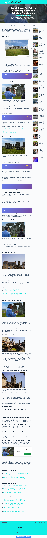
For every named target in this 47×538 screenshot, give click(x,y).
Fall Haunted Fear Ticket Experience (41, 158)
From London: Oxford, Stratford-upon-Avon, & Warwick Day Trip (14, 478)
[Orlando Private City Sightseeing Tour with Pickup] (35, 37)
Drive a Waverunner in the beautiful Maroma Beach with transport (41, 83)
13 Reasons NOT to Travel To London (9, 290)
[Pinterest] (5, 522)
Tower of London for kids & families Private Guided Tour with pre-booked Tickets (17, 508)
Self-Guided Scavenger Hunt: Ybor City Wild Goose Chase (41, 30)
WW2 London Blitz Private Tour (8, 512)
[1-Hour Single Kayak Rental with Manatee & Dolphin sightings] (35, 116)
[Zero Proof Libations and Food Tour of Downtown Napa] (35, 63)
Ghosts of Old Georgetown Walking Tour (41, 88)
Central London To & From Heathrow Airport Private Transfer (13, 499)
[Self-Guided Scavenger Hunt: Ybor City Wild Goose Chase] (35, 30)
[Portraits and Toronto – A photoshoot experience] (35, 50)
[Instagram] (4, 522)
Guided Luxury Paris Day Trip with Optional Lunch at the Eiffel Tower (14, 480)
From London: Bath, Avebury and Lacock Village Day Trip (13, 132)
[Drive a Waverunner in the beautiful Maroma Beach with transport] (35, 82)
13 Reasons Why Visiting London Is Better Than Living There (13, 289)
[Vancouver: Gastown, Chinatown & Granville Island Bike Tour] (35, 136)
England (21, 15)
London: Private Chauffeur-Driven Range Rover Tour (12, 492)
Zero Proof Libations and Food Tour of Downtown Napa (41, 63)
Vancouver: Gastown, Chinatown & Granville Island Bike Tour (41, 136)
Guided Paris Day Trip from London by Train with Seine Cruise (13, 477)
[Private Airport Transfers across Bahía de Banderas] (35, 44)
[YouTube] (6, 522)
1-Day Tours (17, 15)
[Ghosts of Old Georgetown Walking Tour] (35, 89)
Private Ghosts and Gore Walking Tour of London (11, 507)
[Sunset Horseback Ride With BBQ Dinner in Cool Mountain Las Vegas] (35, 101)
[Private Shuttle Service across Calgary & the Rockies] (35, 123)
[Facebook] (2, 522)
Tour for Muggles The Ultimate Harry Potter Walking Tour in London (14, 293)
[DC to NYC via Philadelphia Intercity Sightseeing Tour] (35, 56)
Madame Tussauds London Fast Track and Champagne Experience (14, 511)
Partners (36, 522)
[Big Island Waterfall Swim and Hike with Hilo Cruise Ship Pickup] (35, 129)
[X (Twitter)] (3, 522)
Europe (23, 15)
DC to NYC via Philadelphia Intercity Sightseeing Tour (41, 56)
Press (39, 522)
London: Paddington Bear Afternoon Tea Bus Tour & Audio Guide (14, 488)
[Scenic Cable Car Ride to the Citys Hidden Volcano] (35, 95)
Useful (44, 522)
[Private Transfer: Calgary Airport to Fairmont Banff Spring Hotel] (35, 151)
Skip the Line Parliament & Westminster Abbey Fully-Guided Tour (14, 503)
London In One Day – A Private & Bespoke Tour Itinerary (12, 472)
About (41, 522)
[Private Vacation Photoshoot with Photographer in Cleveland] (35, 143)
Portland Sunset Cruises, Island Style (42, 69)
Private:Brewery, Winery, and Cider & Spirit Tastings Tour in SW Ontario (15, 485)
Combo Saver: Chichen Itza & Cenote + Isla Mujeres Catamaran (41, 76)
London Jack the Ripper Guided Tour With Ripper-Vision (12, 294)
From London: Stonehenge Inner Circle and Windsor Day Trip (13, 476)
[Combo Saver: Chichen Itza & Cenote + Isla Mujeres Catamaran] (35, 75)
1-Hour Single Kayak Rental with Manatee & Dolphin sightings (41, 116)
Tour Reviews (29, 15)
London (26, 15)
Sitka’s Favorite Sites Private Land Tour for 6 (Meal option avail (41, 109)
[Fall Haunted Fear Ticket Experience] (35, 159)
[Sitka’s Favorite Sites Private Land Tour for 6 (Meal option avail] (35, 109)
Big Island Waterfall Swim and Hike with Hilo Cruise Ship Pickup (42, 129)
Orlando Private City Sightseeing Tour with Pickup (41, 37)
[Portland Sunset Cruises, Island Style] (35, 70)
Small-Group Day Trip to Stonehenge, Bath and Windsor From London (15, 128)
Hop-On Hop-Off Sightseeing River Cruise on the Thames (13, 510)
